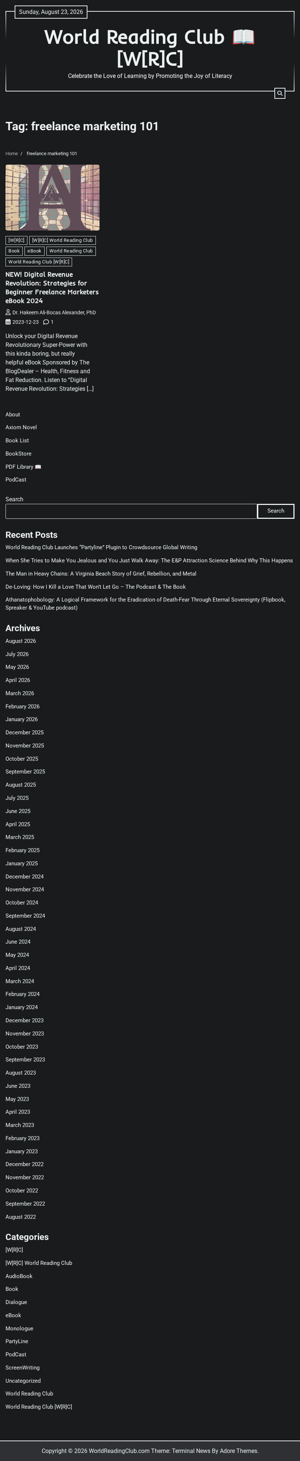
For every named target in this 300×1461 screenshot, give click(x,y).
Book (14, 251)
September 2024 (25, 916)
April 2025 (17, 824)
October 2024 (21, 903)
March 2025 (19, 837)
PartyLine (16, 1341)
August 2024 (20, 929)
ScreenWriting (22, 1368)
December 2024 (24, 877)
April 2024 (17, 968)
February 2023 (22, 1138)
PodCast (15, 480)
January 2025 (21, 864)
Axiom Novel (21, 427)
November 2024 (24, 890)
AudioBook (19, 1276)
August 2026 (20, 641)
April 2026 (17, 680)
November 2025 (24, 746)
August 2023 (20, 1073)
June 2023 (17, 1086)
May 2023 (17, 1099)
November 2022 (24, 1178)
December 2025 (24, 733)
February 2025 (22, 850)
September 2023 (25, 1060)
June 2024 (17, 942)
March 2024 (19, 981)
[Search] (279, 93)
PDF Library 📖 (23, 467)
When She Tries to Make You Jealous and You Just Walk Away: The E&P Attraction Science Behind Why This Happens (149, 561)
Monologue (19, 1329)
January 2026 (21, 719)
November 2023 (24, 1034)
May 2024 (17, 955)
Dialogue (16, 1302)
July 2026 (17, 654)
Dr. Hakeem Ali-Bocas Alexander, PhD (54, 312)
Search (14, 499)
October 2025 (21, 759)
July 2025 (17, 798)
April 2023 (17, 1112)
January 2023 (21, 1152)
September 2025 (25, 772)
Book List (17, 441)
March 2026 (19, 693)
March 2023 (19, 1125)
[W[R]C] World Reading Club (62, 240)
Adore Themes (238, 1450)
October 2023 (21, 1047)
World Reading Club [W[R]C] (38, 262)
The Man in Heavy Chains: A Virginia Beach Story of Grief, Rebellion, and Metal (100, 574)
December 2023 (24, 1021)
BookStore (18, 454)
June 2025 (17, 811)
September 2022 (25, 1204)
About (12, 415)
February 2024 (22, 994)
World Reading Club (71, 251)
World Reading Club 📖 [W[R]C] (150, 47)
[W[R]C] (16, 240)
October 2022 (21, 1191)
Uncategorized (23, 1381)
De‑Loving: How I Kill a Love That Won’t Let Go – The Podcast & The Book (95, 587)
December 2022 (24, 1164)
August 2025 (20, 785)
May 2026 (17, 667)
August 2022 (20, 1217)
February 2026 (22, 707)
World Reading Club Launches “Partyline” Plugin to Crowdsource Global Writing (101, 547)
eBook (34, 251)
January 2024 (21, 1007)
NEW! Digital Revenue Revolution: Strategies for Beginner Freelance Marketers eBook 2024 (52, 287)
